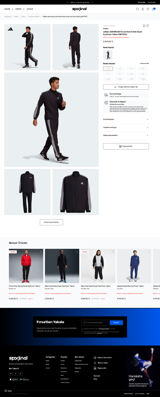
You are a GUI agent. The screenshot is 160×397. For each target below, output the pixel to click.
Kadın (47, 361)
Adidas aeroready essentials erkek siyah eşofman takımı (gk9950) (65, 17)
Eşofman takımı (34, 17)
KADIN (7, 9)
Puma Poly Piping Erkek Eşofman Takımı (24, 286)
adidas (63, 361)
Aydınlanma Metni (104, 328)
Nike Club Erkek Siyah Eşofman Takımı (60, 286)
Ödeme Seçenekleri (110, 135)
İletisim (77, 371)
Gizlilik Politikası (128, 393)
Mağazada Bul (127, 146)
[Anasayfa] (79, 9)
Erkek (16, 17)
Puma (62, 364)
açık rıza (99, 333)
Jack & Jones (65, 382)
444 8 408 (141, 2)
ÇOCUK (30, 9)
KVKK (147, 393)
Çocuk (48, 368)
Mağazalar (78, 368)
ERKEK (18, 9)
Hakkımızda (78, 361)
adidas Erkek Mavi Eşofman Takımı (130, 286)
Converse (64, 371)
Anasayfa (7, 17)
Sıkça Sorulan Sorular (81, 364)
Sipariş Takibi (152, 2)
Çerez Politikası (140, 393)
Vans (62, 375)
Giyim (23, 17)
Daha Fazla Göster (51, 222)
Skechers (64, 368)
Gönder (116, 323)
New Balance (65, 379)
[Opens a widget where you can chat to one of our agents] (8, 391)
